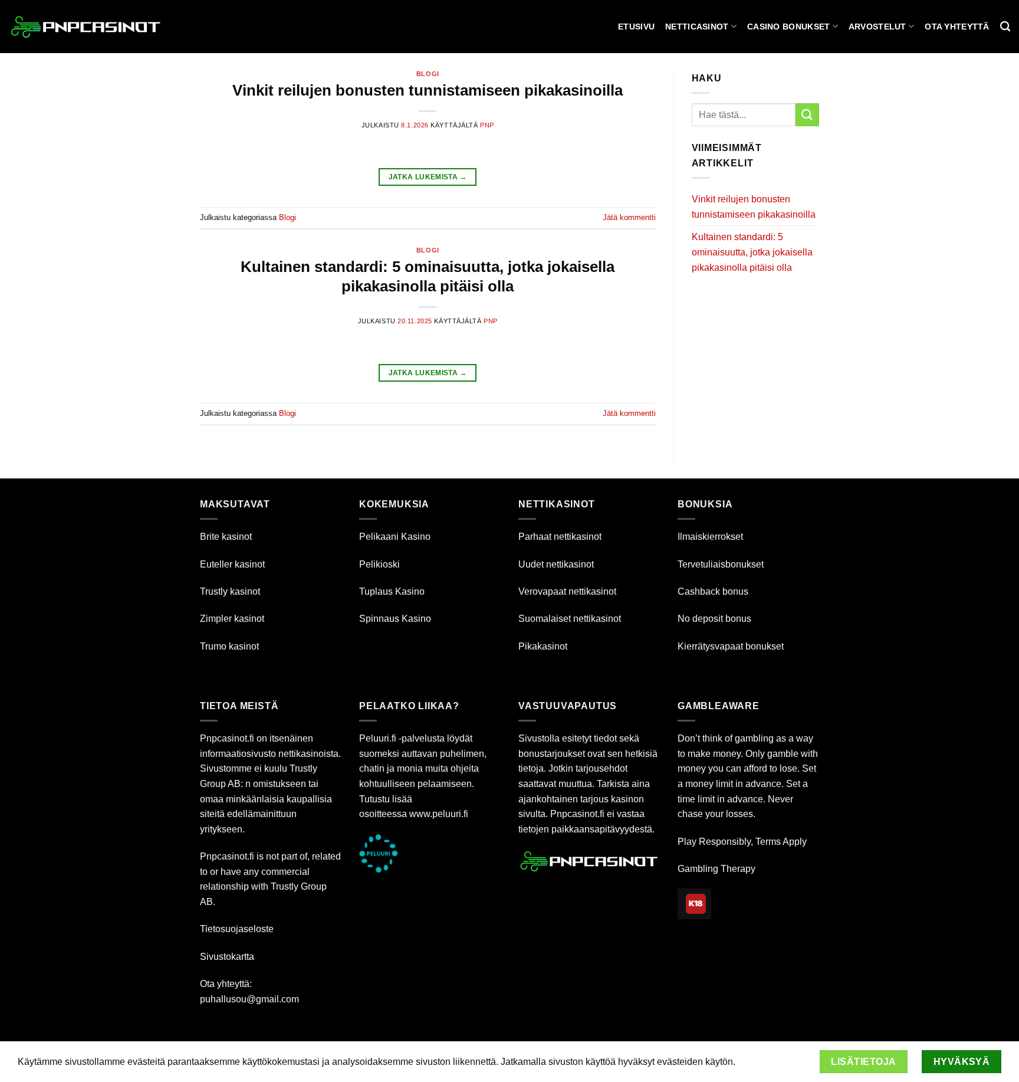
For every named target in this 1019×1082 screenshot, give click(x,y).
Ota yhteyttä (957, 26)
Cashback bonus (713, 591)
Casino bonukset (788, 26)
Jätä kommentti (629, 217)
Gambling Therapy (716, 869)
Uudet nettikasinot (556, 564)
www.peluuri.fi (438, 814)
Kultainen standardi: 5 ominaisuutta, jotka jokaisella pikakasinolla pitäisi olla (752, 252)
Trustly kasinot (230, 591)
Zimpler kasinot (232, 619)
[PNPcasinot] (86, 27)
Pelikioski (379, 564)
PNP (487, 125)
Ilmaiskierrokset (710, 537)
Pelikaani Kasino (394, 537)
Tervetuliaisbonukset (721, 564)
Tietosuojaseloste (237, 929)
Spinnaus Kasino (395, 619)
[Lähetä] (807, 114)
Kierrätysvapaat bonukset (731, 646)
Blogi (427, 73)
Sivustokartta (227, 957)
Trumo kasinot (229, 646)
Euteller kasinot (232, 564)
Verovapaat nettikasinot (567, 591)
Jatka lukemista (428, 177)
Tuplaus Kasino (392, 591)
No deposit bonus (714, 619)
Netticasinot (696, 26)
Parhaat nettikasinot (559, 537)
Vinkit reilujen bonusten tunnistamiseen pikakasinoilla (427, 90)
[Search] (1005, 27)
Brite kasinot (226, 537)
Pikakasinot (542, 646)
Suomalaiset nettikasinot (569, 619)
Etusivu (636, 26)
